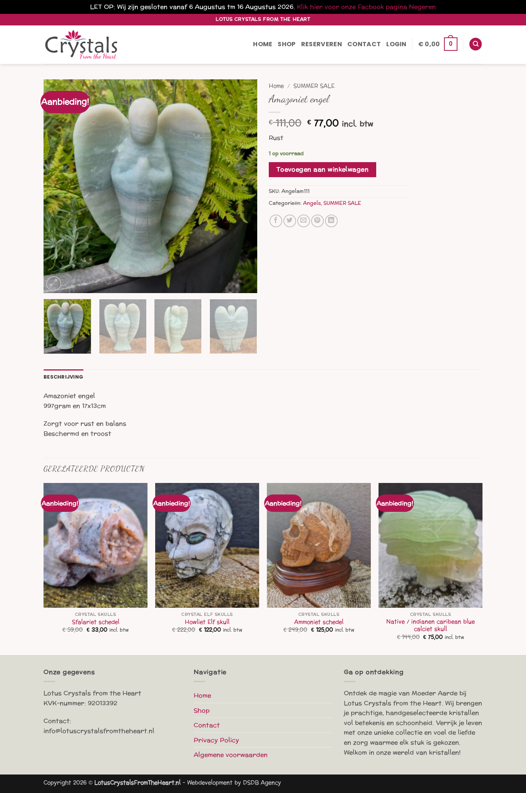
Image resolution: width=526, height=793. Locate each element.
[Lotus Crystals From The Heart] (82, 44)
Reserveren (321, 44)
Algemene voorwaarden (231, 754)
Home (262, 44)
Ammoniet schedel (318, 622)
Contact (364, 44)
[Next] (243, 186)
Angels (312, 203)
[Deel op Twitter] (289, 221)
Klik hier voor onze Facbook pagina (352, 6)
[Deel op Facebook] (276, 221)
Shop (286, 44)
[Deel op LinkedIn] (331, 221)
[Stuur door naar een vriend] (303, 221)
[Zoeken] (475, 44)
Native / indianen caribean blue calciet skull (430, 625)
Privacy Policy (216, 740)
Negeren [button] (422, 6)
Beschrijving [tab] (63, 377)
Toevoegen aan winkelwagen (322, 169)
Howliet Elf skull (207, 622)
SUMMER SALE (314, 86)
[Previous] (57, 186)
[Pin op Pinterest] (317, 221)
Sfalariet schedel (95, 622)
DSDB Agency (262, 783)
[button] (396, 44)
